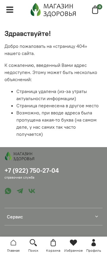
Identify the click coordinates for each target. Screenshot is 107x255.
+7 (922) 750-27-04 (31, 170)
